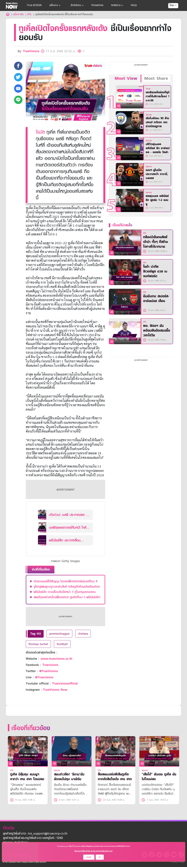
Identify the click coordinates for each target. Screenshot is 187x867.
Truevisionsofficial (65, 683)
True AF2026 (34, 5)
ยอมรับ (88, 857)
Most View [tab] (126, 78)
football (62, 644)
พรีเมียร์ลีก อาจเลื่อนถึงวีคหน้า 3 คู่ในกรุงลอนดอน (65, 592)
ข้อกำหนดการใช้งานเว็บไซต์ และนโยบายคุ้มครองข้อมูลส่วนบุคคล (93, 851)
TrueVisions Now (55, 689)
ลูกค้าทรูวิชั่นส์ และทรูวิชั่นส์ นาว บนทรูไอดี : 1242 (33, 838)
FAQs (134, 5)
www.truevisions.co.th (56, 658)
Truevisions (50, 664)
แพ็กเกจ (53, 5)
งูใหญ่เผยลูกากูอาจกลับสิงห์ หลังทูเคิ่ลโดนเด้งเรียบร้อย (67, 586)
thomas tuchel (38, 644)
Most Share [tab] (156, 78)
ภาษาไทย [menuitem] (169, 13)
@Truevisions (44, 677)
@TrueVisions (48, 671)
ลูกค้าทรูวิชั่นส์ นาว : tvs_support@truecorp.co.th (35, 833)
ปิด (100, 857)
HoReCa (116, 5)
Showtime (97, 5)
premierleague (59, 633)
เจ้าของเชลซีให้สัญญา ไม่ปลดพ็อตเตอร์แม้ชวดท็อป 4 (65, 581)
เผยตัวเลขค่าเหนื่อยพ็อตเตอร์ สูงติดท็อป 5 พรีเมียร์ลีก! (67, 597)
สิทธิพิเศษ (76, 5)
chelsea (83, 633)
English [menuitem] (171, 19)
